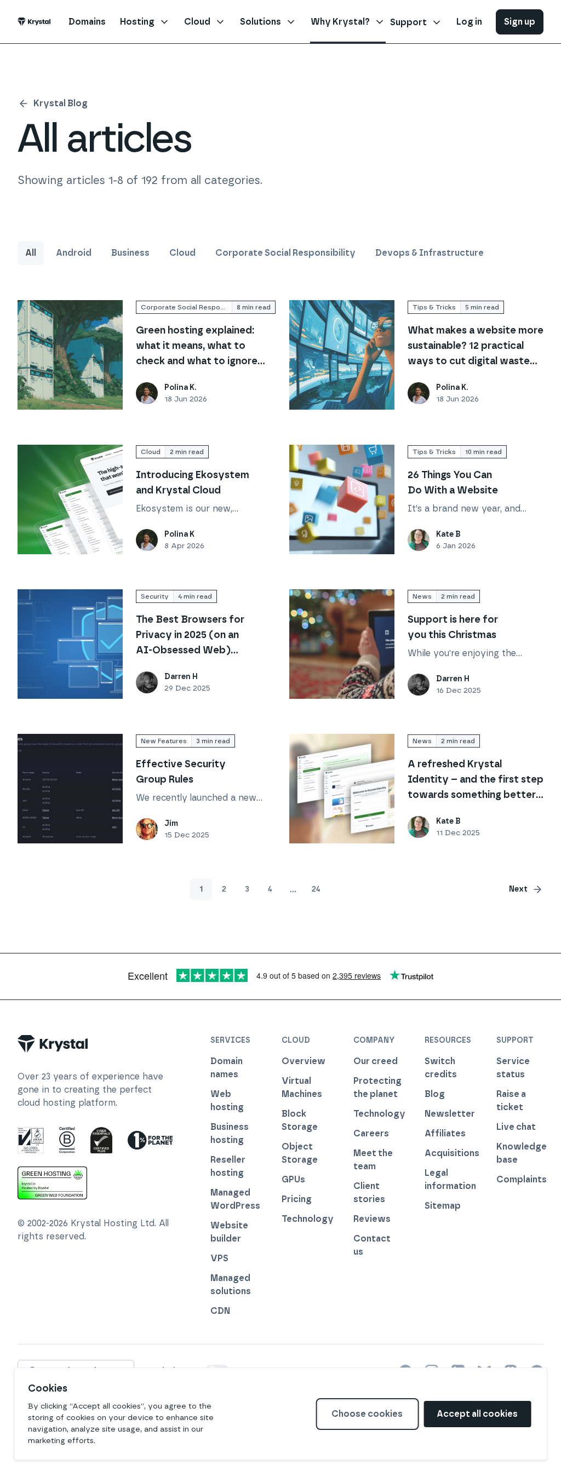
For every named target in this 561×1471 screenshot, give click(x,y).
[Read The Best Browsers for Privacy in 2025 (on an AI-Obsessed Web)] (70, 644)
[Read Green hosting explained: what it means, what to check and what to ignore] (70, 355)
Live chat (516, 1127)
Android (73, 253)
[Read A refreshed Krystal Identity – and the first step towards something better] (341, 788)
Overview (303, 1061)
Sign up (519, 21)
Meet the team (373, 1159)
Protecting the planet (376, 1087)
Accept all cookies (477, 1414)
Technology (305, 1219)
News (422, 596)
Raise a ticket (511, 1100)
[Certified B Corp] (67, 1140)
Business (130, 253)
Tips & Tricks (434, 307)
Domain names (226, 1067)
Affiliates (445, 1133)
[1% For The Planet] (150, 1140)
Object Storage (300, 1153)
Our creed (375, 1061)
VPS (219, 1258)
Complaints (519, 1179)
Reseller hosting (227, 1166)
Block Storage (300, 1120)
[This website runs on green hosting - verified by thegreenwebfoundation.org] (52, 1183)
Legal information (448, 1179)
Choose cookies (367, 1414)
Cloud (182, 253)
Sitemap (443, 1205)
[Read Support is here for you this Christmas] (341, 644)
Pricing (297, 1199)
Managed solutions (230, 1284)
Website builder (229, 1232)
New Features (164, 741)
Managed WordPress (233, 1199)
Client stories (369, 1192)
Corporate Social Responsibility (285, 253)
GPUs (293, 1179)
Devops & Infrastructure (429, 253)
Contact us (372, 1245)
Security (155, 596)
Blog (435, 1094)
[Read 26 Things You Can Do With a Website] (341, 499)
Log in (469, 21)
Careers (371, 1133)
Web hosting (227, 1100)
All (30, 253)
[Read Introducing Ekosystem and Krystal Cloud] (70, 499)
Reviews (372, 1219)
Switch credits (441, 1067)
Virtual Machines (302, 1087)
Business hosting (229, 1133)
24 (316, 889)
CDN (220, 1311)
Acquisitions (448, 1153)
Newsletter (448, 1113)
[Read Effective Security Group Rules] (70, 788)
